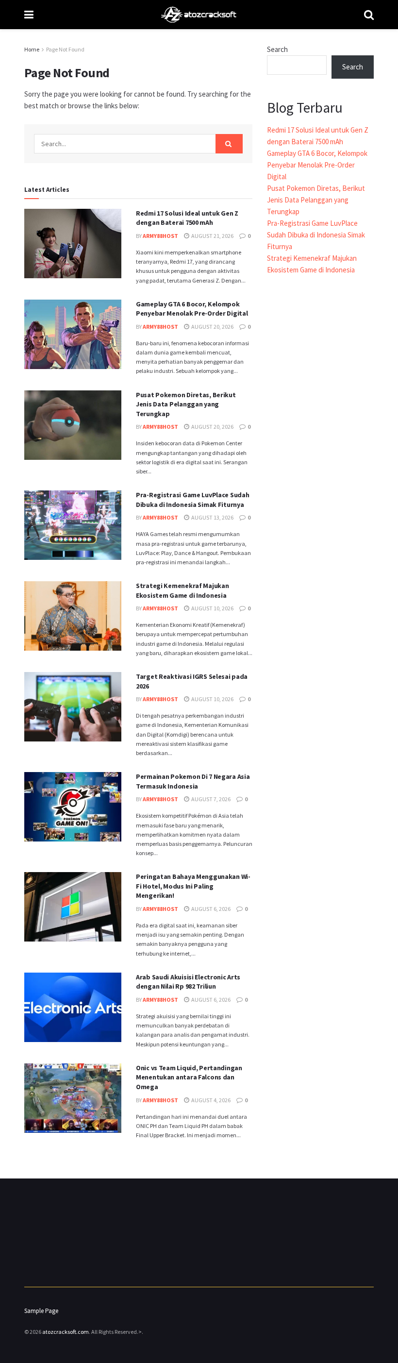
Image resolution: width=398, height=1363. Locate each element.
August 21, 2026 (211, 235)
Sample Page (41, 1311)
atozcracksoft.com (65, 1331)
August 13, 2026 (211, 517)
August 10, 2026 (211, 608)
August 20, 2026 (211, 326)
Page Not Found (65, 49)
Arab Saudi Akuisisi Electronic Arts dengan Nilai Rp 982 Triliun (188, 982)
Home (31, 49)
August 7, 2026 (210, 799)
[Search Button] (229, 143)
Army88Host (160, 235)
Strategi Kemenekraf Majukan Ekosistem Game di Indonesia (182, 590)
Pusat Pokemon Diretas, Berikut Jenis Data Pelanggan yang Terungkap (186, 404)
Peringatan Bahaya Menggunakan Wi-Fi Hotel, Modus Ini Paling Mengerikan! (193, 886)
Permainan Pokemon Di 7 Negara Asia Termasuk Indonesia (192, 781)
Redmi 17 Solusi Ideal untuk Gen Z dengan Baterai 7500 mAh (187, 218)
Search (277, 49)
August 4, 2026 (210, 1100)
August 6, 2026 (210, 908)
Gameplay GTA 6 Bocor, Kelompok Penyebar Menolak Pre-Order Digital (192, 309)
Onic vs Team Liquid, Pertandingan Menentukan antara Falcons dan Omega (189, 1077)
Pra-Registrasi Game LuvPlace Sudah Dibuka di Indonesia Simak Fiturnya (192, 499)
